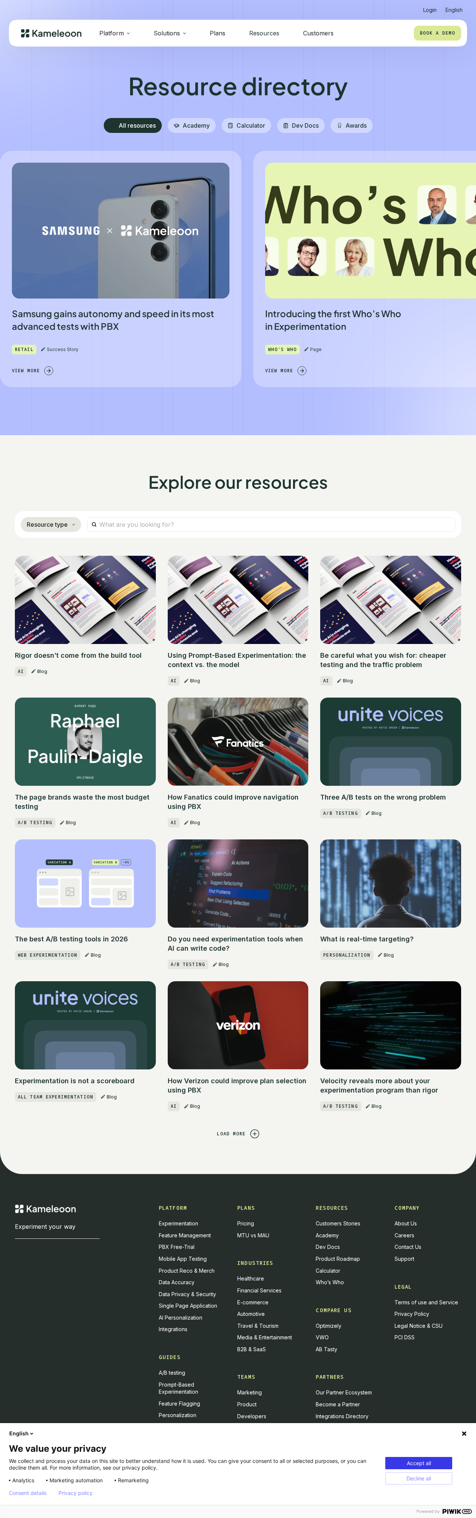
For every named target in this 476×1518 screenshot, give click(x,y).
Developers (251, 1416)
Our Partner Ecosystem (344, 1392)
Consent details (27, 1493)
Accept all (419, 1463)
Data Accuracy (176, 1282)
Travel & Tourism (258, 1326)
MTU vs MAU (253, 1235)
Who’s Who (330, 1282)
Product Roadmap (338, 1259)
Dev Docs (328, 1247)
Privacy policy (75, 1493)
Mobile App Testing (183, 1259)
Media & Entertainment (264, 1337)
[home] (51, 33)
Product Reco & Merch (187, 1270)
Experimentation (178, 1223)
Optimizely (328, 1326)
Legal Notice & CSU (419, 1326)
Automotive (251, 1314)
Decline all (418, 1478)
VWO (322, 1337)
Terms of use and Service (426, 1302)
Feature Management (185, 1235)
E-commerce (252, 1302)
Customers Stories (338, 1223)
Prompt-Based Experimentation (178, 1388)
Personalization (177, 1415)
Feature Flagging (179, 1403)
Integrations (173, 1329)
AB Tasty (326, 1349)
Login (430, 10)
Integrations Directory (342, 1416)
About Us (406, 1223)
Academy (327, 1235)
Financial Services (259, 1290)
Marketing (249, 1392)
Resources (264, 33)
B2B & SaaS (251, 1349)
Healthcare (250, 1278)
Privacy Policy (412, 1314)
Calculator (328, 1270)
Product (247, 1404)
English (19, 1433)
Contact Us (408, 1247)
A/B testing (172, 1372)
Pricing (245, 1223)
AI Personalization (180, 1317)
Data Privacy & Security (187, 1294)
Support (404, 1259)
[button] (454, 7)
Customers (318, 33)
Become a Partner (338, 1404)
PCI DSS (405, 1337)
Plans (217, 33)
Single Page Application (188, 1305)
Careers (404, 1235)
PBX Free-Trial (176, 1247)
